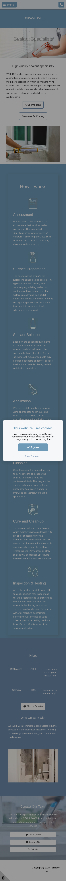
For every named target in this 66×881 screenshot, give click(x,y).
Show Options (32, 456)
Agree (34, 447)
